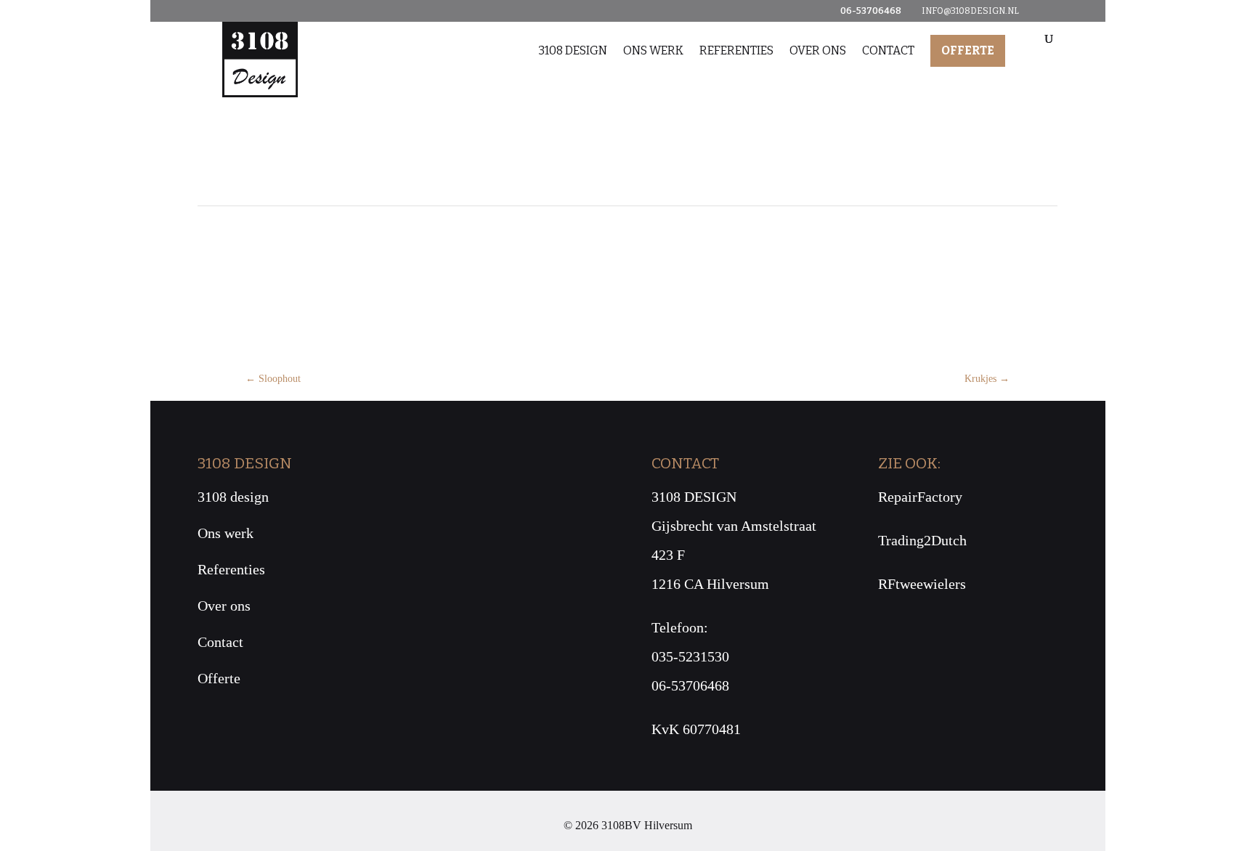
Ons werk (653, 50)
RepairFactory (920, 497)
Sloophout (273, 378)
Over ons (817, 50)
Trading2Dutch (922, 540)
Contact (888, 50)
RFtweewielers (922, 584)
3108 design (572, 50)
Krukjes (987, 378)
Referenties (736, 50)
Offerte (967, 50)
